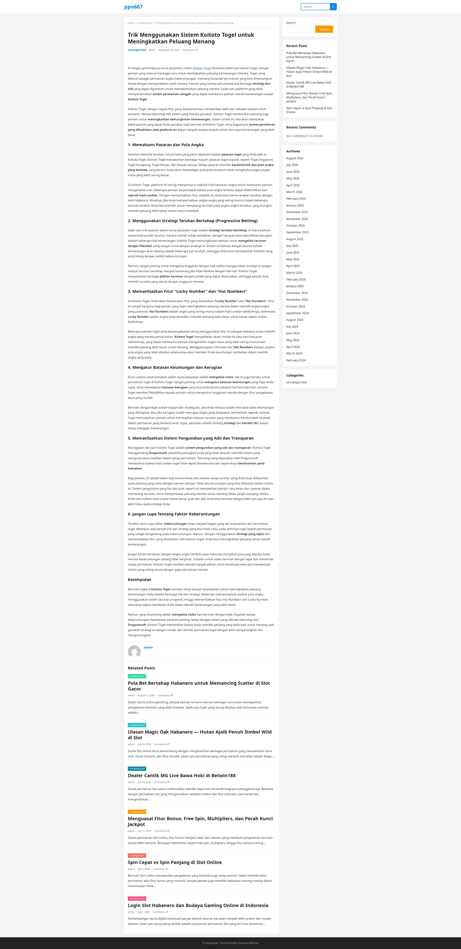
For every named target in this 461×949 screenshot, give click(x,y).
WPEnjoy (254, 943)
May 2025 (292, 259)
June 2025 (292, 253)
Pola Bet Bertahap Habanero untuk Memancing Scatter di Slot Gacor (199, 686)
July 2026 (292, 165)
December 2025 (297, 212)
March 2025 (294, 273)
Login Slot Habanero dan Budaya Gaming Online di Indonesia (198, 905)
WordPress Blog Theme (232, 943)
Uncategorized (144, 22)
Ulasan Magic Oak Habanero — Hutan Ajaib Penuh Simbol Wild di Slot (200, 735)
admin (151, 50)
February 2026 (296, 199)
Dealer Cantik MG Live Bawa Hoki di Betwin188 (182, 775)
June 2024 (292, 333)
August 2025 (294, 239)
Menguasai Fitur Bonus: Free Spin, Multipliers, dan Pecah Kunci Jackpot (200, 821)
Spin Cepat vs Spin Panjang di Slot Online (175, 862)
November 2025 (297, 219)
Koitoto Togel (202, 68)
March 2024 (294, 353)
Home (131, 22)
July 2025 (292, 246)
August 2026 (294, 158)
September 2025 (297, 232)
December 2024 (297, 293)
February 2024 (296, 360)
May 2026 (292, 178)
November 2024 (297, 300)
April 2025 (293, 266)
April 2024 (293, 347)
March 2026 (294, 192)
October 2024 (295, 306)
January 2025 (295, 286)
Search (291, 23)
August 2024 (294, 320)
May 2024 (292, 340)
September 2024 (297, 313)
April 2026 (293, 185)
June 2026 (292, 172)
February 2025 (296, 279)
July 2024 (292, 327)
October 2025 (295, 226)
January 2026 (295, 205)
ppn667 (133, 6)
